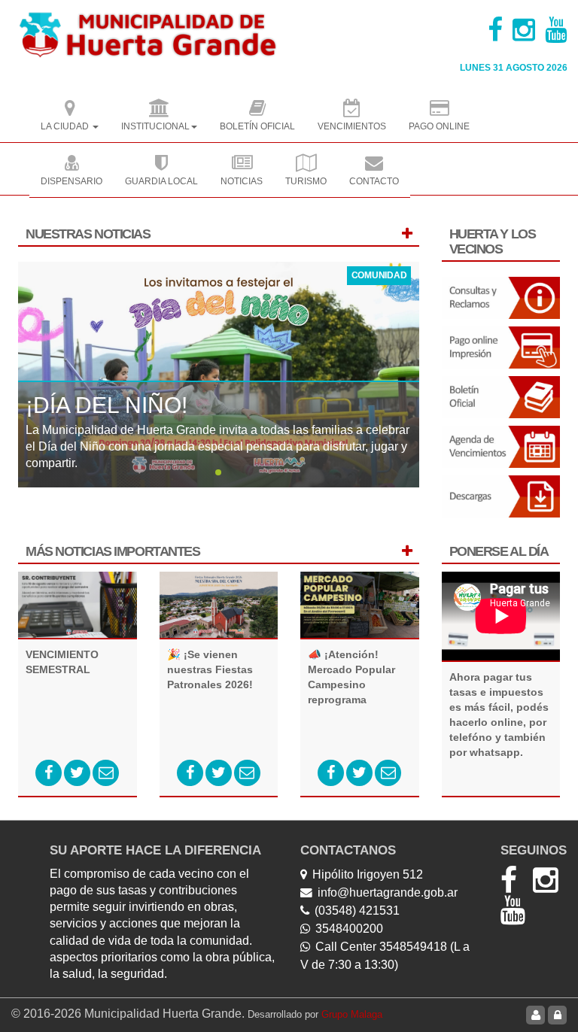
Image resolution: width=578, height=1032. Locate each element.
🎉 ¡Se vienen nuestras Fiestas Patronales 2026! (210, 669)
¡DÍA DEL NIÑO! (106, 405)
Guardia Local (161, 181)
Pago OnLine (439, 126)
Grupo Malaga (351, 1014)
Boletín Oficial (257, 126)
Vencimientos (352, 126)
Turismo (306, 181)
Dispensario (71, 181)
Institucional (155, 126)
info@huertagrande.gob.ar (388, 892)
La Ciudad (66, 126)
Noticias (242, 181)
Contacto (374, 181)
